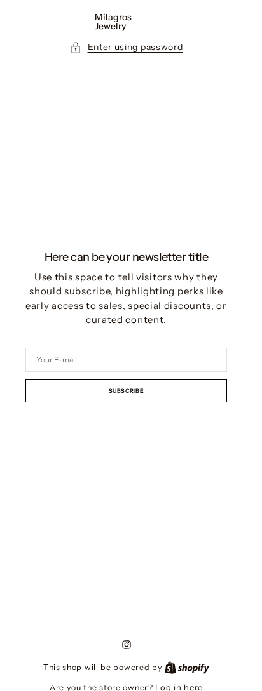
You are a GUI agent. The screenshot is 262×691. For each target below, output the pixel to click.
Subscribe (126, 390)
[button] (126, 47)
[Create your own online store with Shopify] (187, 667)
